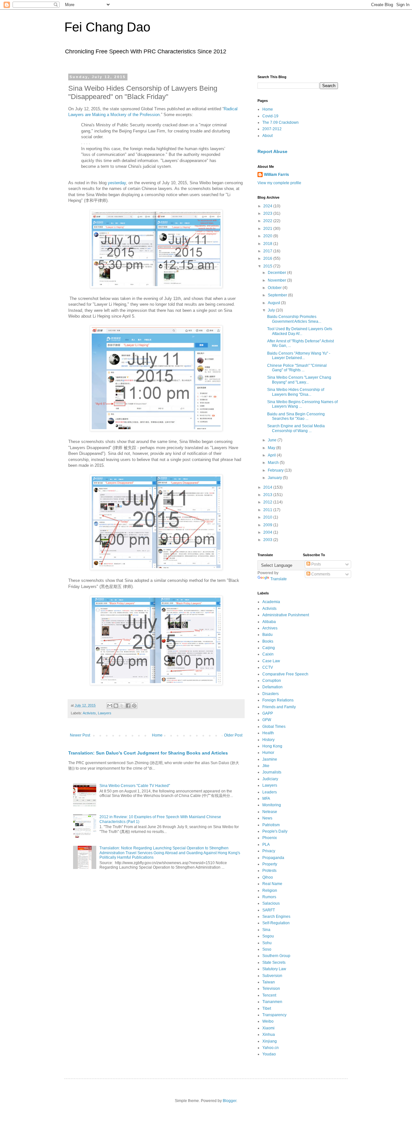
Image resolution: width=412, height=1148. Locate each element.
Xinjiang (269, 1041)
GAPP (267, 713)
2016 (268, 258)
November (277, 280)
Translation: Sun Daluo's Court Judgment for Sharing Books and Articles (148, 752)
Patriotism (271, 825)
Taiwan (268, 982)
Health (268, 733)
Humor (268, 752)
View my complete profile (279, 183)
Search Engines (276, 916)
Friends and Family (279, 707)
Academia (271, 602)
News (267, 818)
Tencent (269, 995)
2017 (268, 251)
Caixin (268, 654)
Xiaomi (268, 1028)
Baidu (267, 634)
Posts (315, 564)
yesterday (117, 182)
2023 (268, 213)
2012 (268, 502)
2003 (268, 540)
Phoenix (269, 838)
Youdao (269, 1054)
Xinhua (268, 1034)
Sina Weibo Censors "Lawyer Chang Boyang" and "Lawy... (299, 379)
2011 (268, 510)
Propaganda (273, 857)
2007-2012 (272, 129)
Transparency (274, 1015)
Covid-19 (270, 116)
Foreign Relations (278, 700)
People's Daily (274, 831)
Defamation (272, 687)
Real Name (272, 883)
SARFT (268, 910)
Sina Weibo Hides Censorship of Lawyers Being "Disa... (295, 391)
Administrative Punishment (285, 615)
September (278, 295)
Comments (320, 574)
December (277, 272)
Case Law (271, 661)
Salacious (271, 903)
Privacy (268, 851)
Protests (269, 870)
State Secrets (274, 962)
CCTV (267, 667)
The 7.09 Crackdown (280, 122)
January (275, 477)
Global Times (274, 726)
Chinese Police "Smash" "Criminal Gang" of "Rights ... (297, 367)
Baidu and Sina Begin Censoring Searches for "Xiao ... (296, 416)
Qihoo (267, 877)
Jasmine (269, 759)
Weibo (268, 1021)
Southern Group (276, 956)
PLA (266, 844)
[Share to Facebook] (128, 705)
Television (271, 988)
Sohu (267, 943)
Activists (89, 713)
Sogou (268, 936)
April (272, 455)
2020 (268, 236)
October (275, 287)
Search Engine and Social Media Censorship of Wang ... (296, 428)
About (267, 135)
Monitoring (271, 805)
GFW (266, 720)
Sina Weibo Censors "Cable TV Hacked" (134, 785)
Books (267, 641)
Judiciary (270, 779)
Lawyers (104, 713)
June (272, 440)
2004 (268, 532)
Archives (269, 628)
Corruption (271, 680)
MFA (266, 798)
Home (157, 735)
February (276, 470)
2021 (268, 228)
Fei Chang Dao (107, 27)
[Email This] (110, 705)
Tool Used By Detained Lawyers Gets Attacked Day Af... (299, 331)
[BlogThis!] (116, 705)
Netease (269, 811)
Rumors (269, 897)
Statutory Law (274, 969)
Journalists (271, 772)
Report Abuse (272, 151)
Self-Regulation (276, 923)
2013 (268, 495)
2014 (268, 487)
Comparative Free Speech (285, 674)
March (274, 462)
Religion (269, 890)
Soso (266, 949)
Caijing (268, 648)
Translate (278, 579)
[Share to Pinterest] (134, 705)
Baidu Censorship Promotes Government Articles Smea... (294, 318)
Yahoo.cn (270, 1047)
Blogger (229, 1100)
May (272, 448)
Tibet (266, 1008)
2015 (268, 266)
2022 (268, 221)
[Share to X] (122, 705)
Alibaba (269, 621)
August (274, 303)
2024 (268, 206)
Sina (266, 929)
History (268, 739)
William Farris (276, 174)
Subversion (272, 975)
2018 (268, 243)
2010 (268, 517)
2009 (268, 525)
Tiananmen (272, 1001)
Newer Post (80, 735)
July (272, 310)
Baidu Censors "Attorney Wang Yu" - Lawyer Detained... (298, 355)
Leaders (269, 792)
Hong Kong (272, 746)
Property (269, 864)
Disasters (270, 694)
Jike (265, 766)
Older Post (233, 735)
